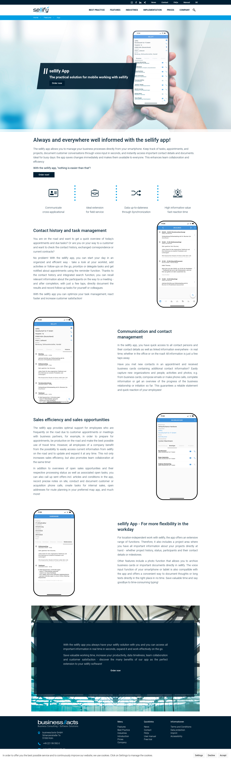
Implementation (152, 10)
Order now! (44, 174)
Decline (211, 755)
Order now (57, 83)
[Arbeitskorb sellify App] (177, 263)
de (196, 2)
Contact (164, 2)
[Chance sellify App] (177, 456)
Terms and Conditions (181, 727)
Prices (170, 10)
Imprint (174, 733)
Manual (187, 2)
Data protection (178, 730)
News (153, 2)
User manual (150, 736)
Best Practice (97, 10)
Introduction (123, 736)
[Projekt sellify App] (54, 552)
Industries (132, 10)
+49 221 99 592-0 (51, 743)
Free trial (148, 739)
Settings (199, 755)
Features (115, 10)
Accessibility (176, 736)
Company (185, 10)
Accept (223, 755)
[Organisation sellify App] (53, 360)
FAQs (176, 2)
